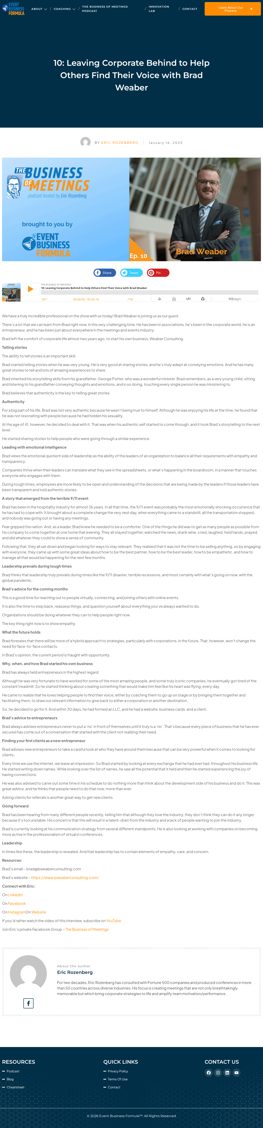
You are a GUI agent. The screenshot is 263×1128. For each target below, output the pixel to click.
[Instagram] (218, 1073)
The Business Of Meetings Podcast (105, 9)
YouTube (113, 920)
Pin (158, 273)
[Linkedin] (227, 1073)
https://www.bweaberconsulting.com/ (65, 877)
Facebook (17, 903)
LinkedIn (15, 894)
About (37, 8)
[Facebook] (209, 1073)
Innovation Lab (159, 9)
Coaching (62, 8)
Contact (189, 8)
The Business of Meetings (87, 929)
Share (107, 273)
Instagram (16, 912)
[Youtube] (236, 1073)
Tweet (133, 273)
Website (38, 912)
